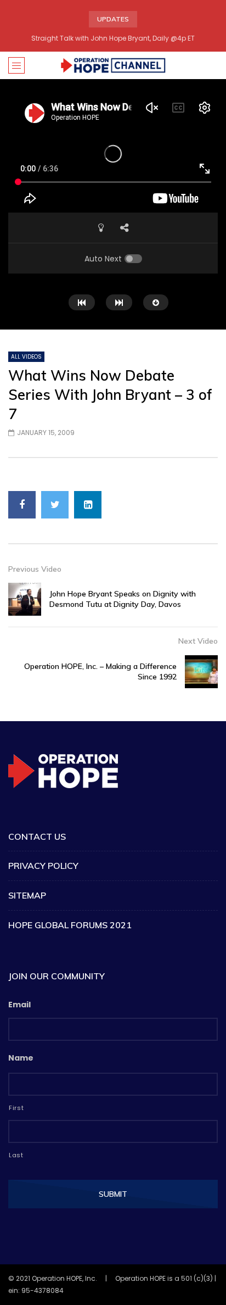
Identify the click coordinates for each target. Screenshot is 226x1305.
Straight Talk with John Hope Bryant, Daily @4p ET (113, 38)
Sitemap (27, 895)
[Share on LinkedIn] (87, 504)
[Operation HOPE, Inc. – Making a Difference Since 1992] (201, 671)
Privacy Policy (43, 865)
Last (16, 1155)
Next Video (198, 641)
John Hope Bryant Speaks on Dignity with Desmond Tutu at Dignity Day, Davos (122, 599)
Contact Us (37, 836)
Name (20, 1058)
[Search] (212, 65)
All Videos (26, 357)
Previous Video (34, 569)
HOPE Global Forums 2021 (70, 924)
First (16, 1107)
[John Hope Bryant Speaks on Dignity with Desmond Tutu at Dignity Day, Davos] (24, 599)
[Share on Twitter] (55, 504)
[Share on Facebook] (22, 504)
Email (19, 1005)
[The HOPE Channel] (113, 65)
